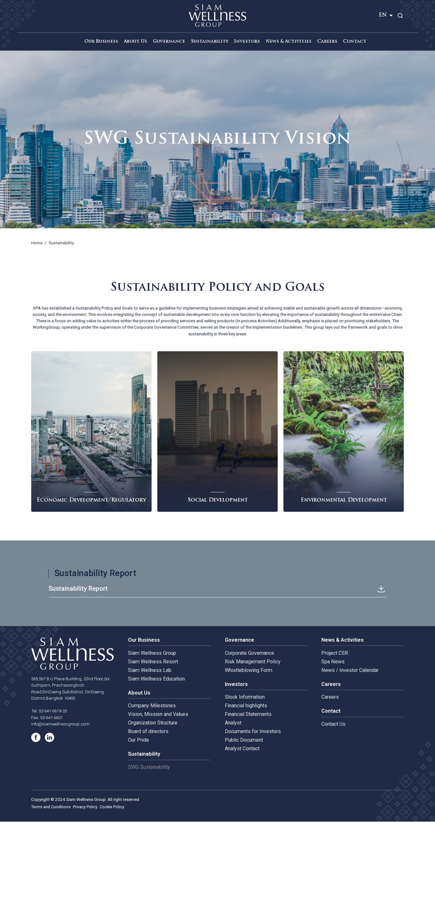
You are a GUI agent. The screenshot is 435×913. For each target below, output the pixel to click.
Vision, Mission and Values (158, 714)
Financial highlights (246, 706)
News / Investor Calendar (350, 670)
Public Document (244, 740)
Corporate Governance (249, 653)
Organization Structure (152, 723)
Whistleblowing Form (248, 670)
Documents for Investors (253, 731)
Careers (330, 697)
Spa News (333, 662)
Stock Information (245, 697)
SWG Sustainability (149, 767)
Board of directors (148, 731)
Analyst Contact (242, 748)
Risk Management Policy (253, 662)
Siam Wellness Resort (153, 662)
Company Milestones (152, 706)
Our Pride (138, 740)
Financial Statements (248, 714)
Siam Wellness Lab (149, 670)
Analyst (233, 723)
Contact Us (333, 724)
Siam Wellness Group (152, 653)
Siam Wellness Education (156, 679)
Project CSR (334, 653)
